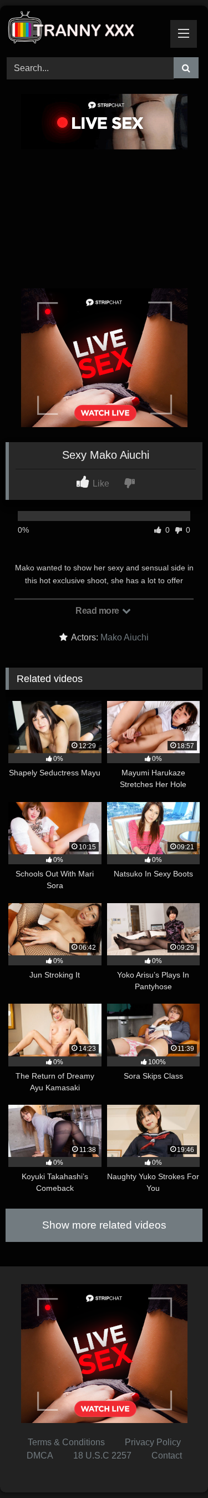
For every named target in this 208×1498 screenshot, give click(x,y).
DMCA (40, 1455)
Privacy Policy (153, 1442)
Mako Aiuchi (124, 637)
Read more (98, 610)
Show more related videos (104, 1225)
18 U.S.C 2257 (102, 1455)
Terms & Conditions (66, 1442)
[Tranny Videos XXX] (85, 29)
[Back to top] (173, 1465)
